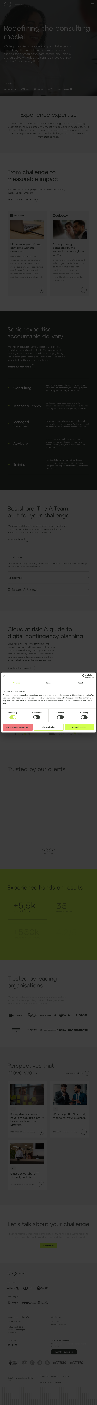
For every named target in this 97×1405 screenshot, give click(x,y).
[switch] (36, 717)
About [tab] (80, 683)
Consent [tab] (16, 683)
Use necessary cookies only (17, 727)
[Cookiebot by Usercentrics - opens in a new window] (84, 676)
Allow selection (48, 727)
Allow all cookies (79, 727)
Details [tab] (48, 683)
